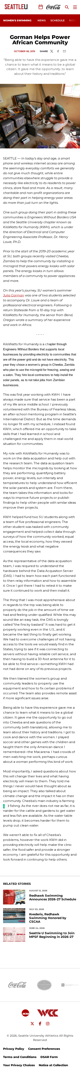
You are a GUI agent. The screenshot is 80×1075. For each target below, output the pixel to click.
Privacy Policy (13, 1049)
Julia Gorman (13, 295)
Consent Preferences (44, 1049)
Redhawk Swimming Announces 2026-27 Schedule (52, 897)
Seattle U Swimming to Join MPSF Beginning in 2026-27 (51, 935)
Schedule (57, 20)
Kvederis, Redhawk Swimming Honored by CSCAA (47, 918)
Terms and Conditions (20, 1057)
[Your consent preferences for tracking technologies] (4, 806)
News (42, 20)
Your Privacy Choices (19, 1065)
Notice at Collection (53, 1065)
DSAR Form (49, 1057)
